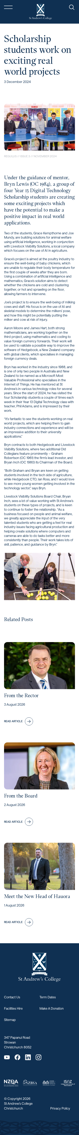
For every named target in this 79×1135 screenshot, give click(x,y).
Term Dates (48, 997)
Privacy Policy (60, 1108)
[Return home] (40, 12)
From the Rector (21, 695)
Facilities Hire (13, 1008)
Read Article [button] (13, 721)
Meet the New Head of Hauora (37, 896)
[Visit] (11, 1083)
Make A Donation (52, 1008)
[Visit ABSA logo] (49, 1083)
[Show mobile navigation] (8, 7)
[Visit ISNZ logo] (68, 1083)
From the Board (20, 795)
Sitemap (10, 1020)
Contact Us (12, 997)
